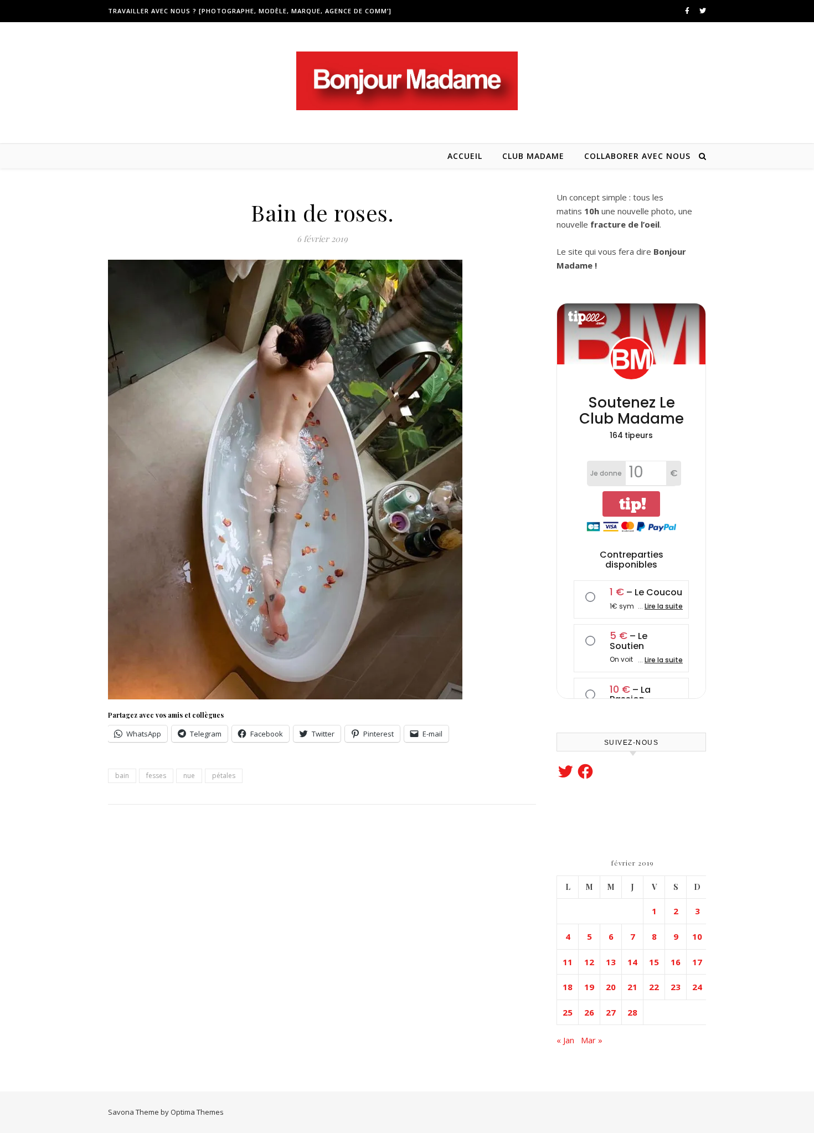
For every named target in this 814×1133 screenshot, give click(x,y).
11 (568, 961)
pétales (223, 775)
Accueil (464, 156)
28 (632, 1012)
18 (568, 986)
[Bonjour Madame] (407, 80)
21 (632, 986)
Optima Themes (197, 1112)
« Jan (565, 1040)
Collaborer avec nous (637, 156)
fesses (156, 775)
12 (589, 961)
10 (697, 936)
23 (676, 986)
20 (611, 986)
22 (654, 986)
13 (611, 961)
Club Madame (533, 156)
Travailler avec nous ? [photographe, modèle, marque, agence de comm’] (249, 11)
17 (697, 961)
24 (697, 986)
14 (632, 961)
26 (589, 1012)
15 (654, 961)
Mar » (591, 1040)
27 (611, 1012)
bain (122, 775)
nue (189, 775)
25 (568, 1012)
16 (676, 961)
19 (589, 986)
